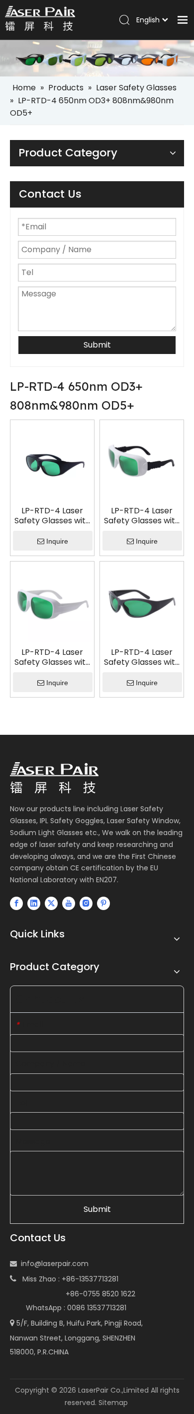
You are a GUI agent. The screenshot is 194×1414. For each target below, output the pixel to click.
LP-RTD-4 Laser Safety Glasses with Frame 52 (52, 657)
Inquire (57, 541)
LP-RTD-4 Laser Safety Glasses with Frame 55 (142, 657)
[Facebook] (16, 903)
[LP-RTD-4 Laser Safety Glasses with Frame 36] (141, 461)
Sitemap (113, 1403)
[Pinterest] (103, 903)
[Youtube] (68, 903)
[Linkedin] (33, 903)
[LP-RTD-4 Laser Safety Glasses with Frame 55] (141, 603)
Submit (97, 345)
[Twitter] (51, 903)
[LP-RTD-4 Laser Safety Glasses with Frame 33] (52, 461)
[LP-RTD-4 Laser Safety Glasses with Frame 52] (52, 603)
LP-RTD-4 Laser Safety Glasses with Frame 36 (142, 516)
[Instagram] (86, 903)
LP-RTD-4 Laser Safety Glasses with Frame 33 (52, 516)
